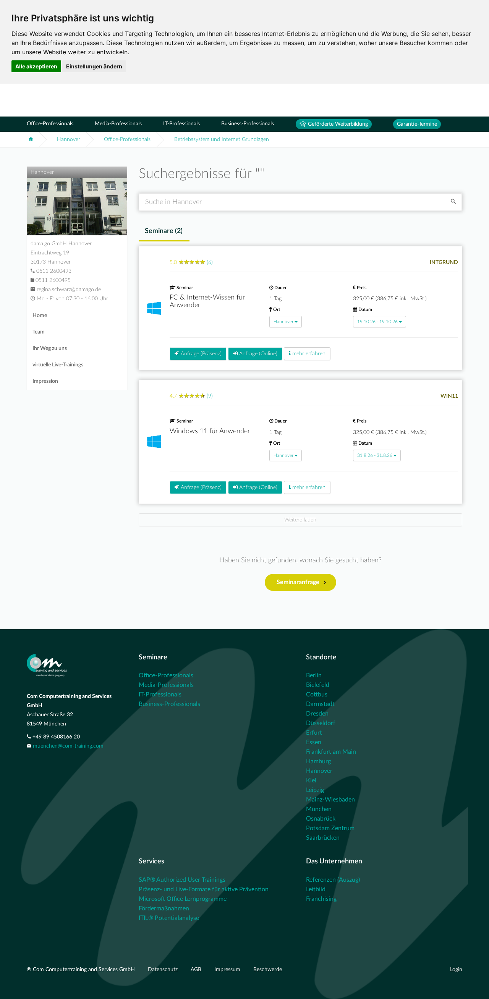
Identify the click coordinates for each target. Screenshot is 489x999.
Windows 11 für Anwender (210, 431)
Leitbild (315, 889)
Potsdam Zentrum (330, 828)
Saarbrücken (323, 838)
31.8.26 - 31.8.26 (374, 455)
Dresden (317, 714)
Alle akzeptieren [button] (36, 66)
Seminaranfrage (298, 582)
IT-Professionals (181, 123)
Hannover (68, 139)
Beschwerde (267, 969)
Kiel (311, 780)
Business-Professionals (247, 123)
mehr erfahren (308, 353)
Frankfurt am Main (331, 752)
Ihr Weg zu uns (49, 348)
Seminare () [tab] (164, 231)
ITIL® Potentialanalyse (169, 918)
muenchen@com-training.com (68, 746)
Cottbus (316, 694)
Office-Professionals (50, 123)
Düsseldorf (320, 723)
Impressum (228, 969)
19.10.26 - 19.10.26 (377, 321)
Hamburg (318, 761)
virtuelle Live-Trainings (57, 365)
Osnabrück (320, 819)
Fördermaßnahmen (164, 908)
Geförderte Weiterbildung (337, 124)
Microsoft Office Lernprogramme (183, 899)
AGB (197, 969)
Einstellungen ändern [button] (94, 66)
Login (456, 969)
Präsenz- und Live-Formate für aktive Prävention (204, 889)
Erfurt (314, 733)
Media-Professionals (118, 123)
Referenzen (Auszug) (333, 880)
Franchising (321, 899)
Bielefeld (317, 685)
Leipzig (315, 790)
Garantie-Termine (417, 124)
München (319, 809)
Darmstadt (320, 704)
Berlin (314, 675)
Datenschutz (163, 969)
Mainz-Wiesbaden (330, 800)
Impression (45, 381)
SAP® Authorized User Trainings (182, 880)
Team (38, 332)
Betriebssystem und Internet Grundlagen (221, 139)
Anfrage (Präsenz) (200, 353)
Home (39, 315)
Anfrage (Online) (257, 353)
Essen (313, 742)
